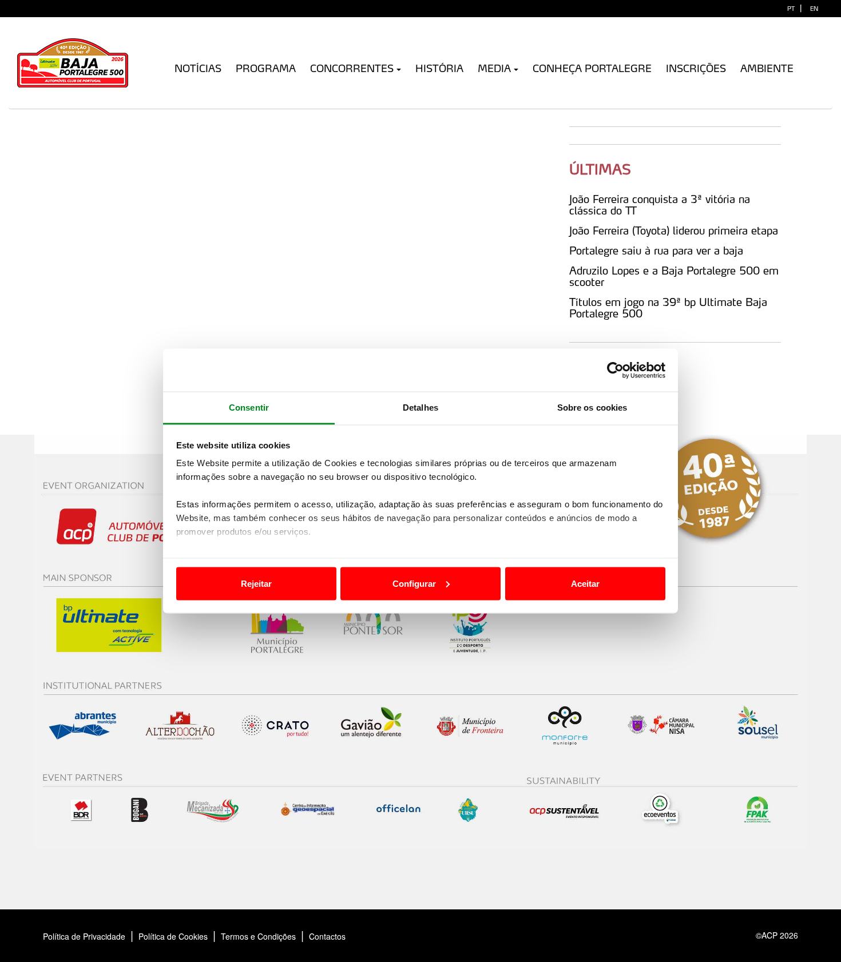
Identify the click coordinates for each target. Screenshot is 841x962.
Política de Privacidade (84, 936)
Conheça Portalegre (592, 68)
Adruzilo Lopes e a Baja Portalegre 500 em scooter (674, 276)
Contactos (339, 936)
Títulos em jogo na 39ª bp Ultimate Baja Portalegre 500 (668, 308)
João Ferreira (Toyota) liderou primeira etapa (673, 230)
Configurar (414, 583)
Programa (266, 68)
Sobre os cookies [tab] (592, 407)
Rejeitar (256, 583)
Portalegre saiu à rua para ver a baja (656, 250)
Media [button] (494, 68)
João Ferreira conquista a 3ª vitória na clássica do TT (659, 205)
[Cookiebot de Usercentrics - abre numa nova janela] (615, 370)
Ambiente (767, 68)
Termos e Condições (258, 936)
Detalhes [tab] (420, 407)
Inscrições (696, 68)
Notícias (197, 68)
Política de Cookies (173, 936)
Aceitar (585, 583)
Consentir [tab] (249, 407)
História (439, 68)
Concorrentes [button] (352, 68)
